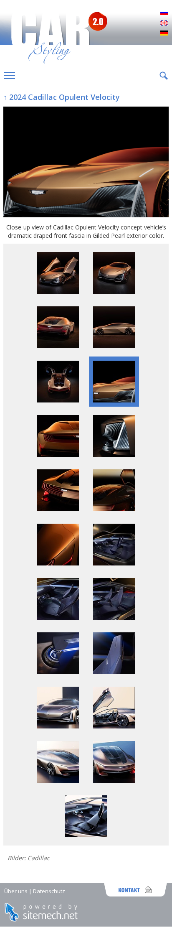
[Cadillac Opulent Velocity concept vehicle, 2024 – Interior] (114, 617)
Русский (164, 13)
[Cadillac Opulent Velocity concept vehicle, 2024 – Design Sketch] (58, 726)
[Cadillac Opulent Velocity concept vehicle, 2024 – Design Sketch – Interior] (86, 835)
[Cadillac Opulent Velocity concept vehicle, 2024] (114, 454)
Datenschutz (49, 891)
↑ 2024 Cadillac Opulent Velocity (61, 97)
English (164, 23)
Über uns (16, 891)
